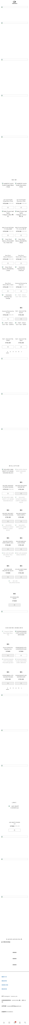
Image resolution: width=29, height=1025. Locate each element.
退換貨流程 (5, 985)
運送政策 (4, 989)
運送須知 (4, 981)
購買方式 (4, 977)
